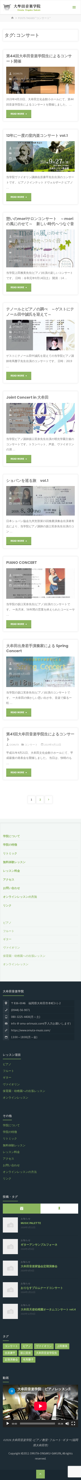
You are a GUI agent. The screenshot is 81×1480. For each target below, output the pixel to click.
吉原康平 (10, 1353)
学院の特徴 (10, 844)
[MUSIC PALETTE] (10, 1225)
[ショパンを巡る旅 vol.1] (54, 501)
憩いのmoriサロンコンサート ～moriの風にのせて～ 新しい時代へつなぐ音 (40, 221)
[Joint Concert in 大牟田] (54, 418)
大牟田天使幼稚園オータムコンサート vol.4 (48, 1309)
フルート (8, 931)
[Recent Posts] (21, 1208)
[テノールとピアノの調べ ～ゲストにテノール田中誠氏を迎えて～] (54, 335)
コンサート (19, 153)
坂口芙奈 (25, 1353)
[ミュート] (67, 1423)
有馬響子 (28, 1359)
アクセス (8, 879)
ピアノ (7, 922)
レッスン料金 (11, 871)
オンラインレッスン (15, 964)
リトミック (10, 853)
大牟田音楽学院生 (46, 1353)
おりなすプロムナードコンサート (42, 1288)
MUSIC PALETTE (31, 1223)
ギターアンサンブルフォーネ (39, 1244)
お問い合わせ (11, 888)
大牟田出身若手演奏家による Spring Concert (37, 648)
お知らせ (18, 79)
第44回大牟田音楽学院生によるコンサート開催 (39, 58)
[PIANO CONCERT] (53, 583)
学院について (11, 836)
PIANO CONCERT (21, 562)
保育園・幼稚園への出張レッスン (24, 956)
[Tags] (59, 1208)
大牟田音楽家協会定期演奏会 (39, 1266)
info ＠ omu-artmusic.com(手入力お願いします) (41, 1023)
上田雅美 (62, 1346)
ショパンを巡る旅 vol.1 (27, 480)
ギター (7, 939)
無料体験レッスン (14, 862)
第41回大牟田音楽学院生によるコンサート (40, 736)
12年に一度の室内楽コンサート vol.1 (37, 135)
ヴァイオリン (11, 947)
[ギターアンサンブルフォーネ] (10, 1246)
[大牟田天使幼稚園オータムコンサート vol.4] (10, 1311)
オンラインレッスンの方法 (20, 896)
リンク (7, 905)
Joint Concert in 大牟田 (27, 397)
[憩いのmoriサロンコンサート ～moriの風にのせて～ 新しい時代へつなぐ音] (54, 248)
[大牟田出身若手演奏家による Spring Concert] (54, 672)
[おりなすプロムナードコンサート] (10, 1289)
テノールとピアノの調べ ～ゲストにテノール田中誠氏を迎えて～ (40, 311)
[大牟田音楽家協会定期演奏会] (10, 1268)
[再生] (8, 1423)
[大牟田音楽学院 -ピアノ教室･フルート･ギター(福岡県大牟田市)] (21, 7)
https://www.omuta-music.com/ (30, 1030)
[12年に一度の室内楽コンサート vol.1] (54, 156)
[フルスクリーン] (73, 1423)
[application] (40, 1406)
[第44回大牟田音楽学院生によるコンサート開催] (57, 80)
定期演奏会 (11, 1359)
